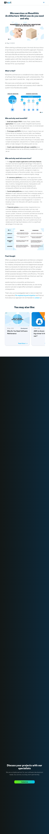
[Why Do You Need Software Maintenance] (17, 319)
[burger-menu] (44, 2)
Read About (22, 343)
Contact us (24, 782)
